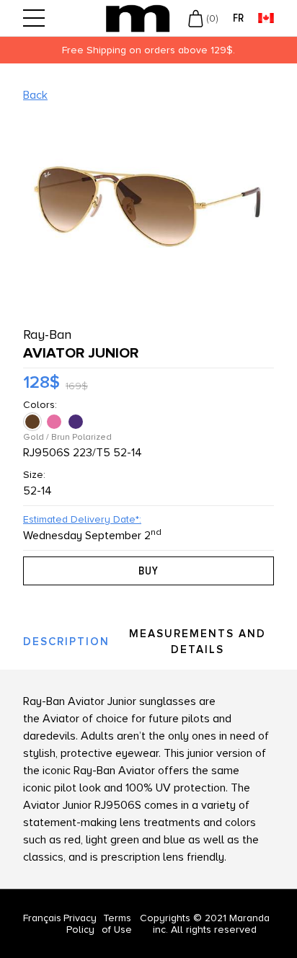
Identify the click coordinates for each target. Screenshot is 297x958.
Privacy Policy (80, 924)
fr (238, 18)
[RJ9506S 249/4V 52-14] (77, 421)
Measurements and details (197, 642)
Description (66, 641)
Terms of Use (117, 924)
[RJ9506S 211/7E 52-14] (55, 421)
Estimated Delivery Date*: (82, 519)
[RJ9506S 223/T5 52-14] (34, 421)
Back (35, 95)
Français (42, 918)
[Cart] (195, 18)
